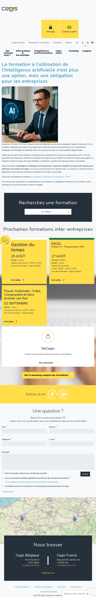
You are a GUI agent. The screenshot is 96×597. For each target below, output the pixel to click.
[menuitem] (8, 52)
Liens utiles (59, 51)
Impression (92, 42)
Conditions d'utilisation (43, 587)
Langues (86, 50)
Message (5, 452)
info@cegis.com (48, 573)
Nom (4, 427)
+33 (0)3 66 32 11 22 (66, 565)
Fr (82, 45)
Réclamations (75, 587)
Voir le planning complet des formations (46, 375)
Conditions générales (48, 591)
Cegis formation (18, 42)
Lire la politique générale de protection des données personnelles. (32, 482)
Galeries (68, 42)
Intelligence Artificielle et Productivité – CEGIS (51, 176)
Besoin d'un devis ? (75, 593)
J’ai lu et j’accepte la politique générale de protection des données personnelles (37, 478)
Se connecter (46, 362)
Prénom (52, 427)
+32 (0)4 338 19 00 (30, 565)
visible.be (59, 595)
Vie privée (61, 587)
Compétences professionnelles (42, 51)
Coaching (74, 50)
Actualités (57, 42)
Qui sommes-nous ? (9, 52)
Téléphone (6, 439)
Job (77, 42)
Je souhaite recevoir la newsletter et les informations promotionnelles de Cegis (37, 486)
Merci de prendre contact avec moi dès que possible (26, 473)
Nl (90, 45)
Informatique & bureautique (23, 52)
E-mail (51, 439)
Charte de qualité (22, 587)
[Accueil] (9, 9)
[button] (21, 518)
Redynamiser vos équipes (38, 42)
